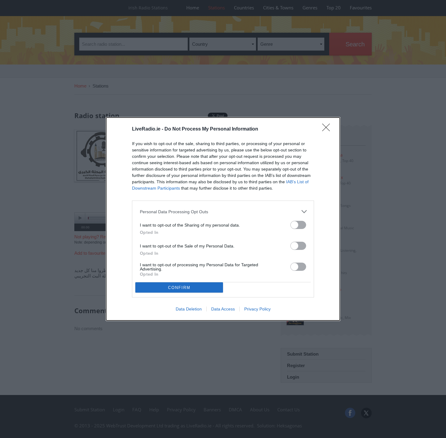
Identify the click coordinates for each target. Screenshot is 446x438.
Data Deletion (189, 309)
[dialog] (223, 219)
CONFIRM (179, 287)
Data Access (223, 309)
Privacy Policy (257, 309)
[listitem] (223, 211)
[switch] (298, 225)
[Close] (328, 129)
